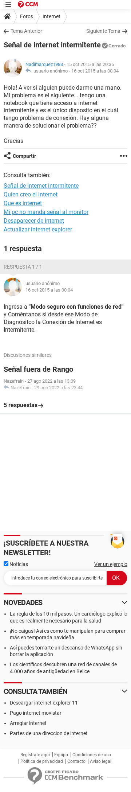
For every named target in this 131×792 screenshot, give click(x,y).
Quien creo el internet (30, 194)
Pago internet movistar (35, 713)
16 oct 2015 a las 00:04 (95, 71)
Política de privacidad (41, 761)
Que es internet (23, 203)
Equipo (61, 754)
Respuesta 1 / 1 (23, 267)
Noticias (18, 564)
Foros (26, 16)
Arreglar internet (28, 723)
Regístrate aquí (35, 754)
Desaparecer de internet (34, 220)
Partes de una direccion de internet (49, 733)
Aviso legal (100, 761)
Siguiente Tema (103, 31)
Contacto (76, 761)
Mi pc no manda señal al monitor (46, 211)
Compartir (24, 156)
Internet (51, 16)
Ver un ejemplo (110, 564)
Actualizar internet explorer (38, 229)
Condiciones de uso (91, 754)
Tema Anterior (26, 31)
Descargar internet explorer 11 (44, 703)
